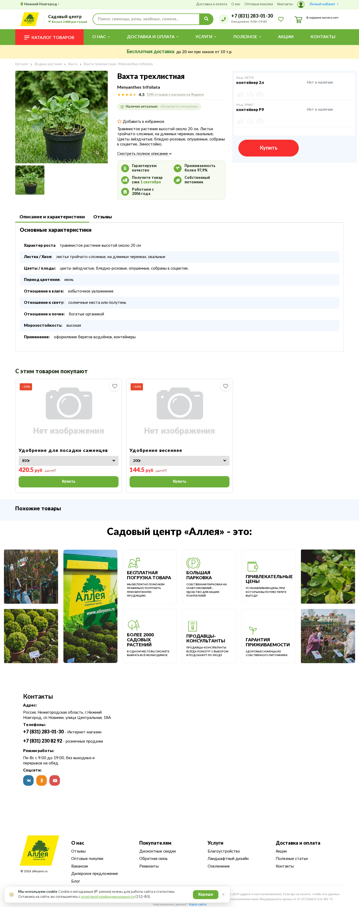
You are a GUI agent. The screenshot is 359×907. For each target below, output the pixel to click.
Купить (269, 148)
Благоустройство (224, 851)
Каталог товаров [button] (53, 38)
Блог (75, 881)
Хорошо (205, 894)
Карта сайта (197, 904)
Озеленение (219, 866)
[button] (318, 4)
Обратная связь (153, 859)
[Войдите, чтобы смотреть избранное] (281, 19)
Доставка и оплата (211, 4)
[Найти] (206, 19)
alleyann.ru (40, 871)
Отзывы (78, 851)
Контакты (285, 4)
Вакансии (79, 866)
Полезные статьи (292, 859)
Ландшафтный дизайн (228, 859)
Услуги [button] (204, 37)
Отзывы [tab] (102, 217)
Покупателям (155, 843)
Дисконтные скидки (157, 851)
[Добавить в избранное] (115, 386)
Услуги (215, 843)
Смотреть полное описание (143, 154)
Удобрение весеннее (156, 450)
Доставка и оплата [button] (151, 37)
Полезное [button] (245, 37)
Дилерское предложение (94, 874)
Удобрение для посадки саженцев (63, 450)
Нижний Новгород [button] (40, 4)
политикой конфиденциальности (108, 897)
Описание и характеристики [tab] (52, 217)
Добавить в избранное (143, 122)
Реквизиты (149, 866)
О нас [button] (99, 37)
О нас (235, 4)
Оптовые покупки (258, 4)
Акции (286, 37)
